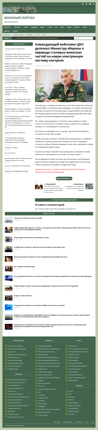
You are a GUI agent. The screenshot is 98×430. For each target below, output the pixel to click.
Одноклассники (18, 34)
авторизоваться (70, 209)
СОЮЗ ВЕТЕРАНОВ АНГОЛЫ (16, 382)
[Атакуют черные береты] (9, 298)
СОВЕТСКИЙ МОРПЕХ (44, 412)
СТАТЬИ (49, 27)
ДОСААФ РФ (11, 352)
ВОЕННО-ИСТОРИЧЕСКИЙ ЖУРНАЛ (48, 357)
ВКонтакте (7, 34)
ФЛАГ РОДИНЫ (72, 380)
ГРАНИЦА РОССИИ (73, 355)
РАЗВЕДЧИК (41, 406)
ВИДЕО (69, 27)
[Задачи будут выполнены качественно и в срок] (9, 239)
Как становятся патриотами (24, 266)
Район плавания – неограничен (15, 132)
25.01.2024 (17, 220)
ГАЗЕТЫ (25, 27)
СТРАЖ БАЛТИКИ (73, 372)
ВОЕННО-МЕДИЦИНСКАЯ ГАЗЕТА (77, 349)
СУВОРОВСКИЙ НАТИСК (75, 375)
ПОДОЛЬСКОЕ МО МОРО (15, 394)
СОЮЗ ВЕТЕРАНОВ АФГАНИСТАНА (18, 397)
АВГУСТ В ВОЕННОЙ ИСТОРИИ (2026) (17, 166)
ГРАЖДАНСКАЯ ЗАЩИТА (45, 372)
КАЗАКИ (40, 380)
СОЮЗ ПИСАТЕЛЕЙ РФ (14, 366)
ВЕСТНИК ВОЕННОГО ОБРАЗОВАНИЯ (49, 349)
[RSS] (94, 4)
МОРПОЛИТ (11, 391)
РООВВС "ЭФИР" (13, 414)
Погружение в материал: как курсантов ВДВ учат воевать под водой (39, 305)
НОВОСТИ (7, 27)
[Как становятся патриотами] (9, 269)
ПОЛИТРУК (41, 401)
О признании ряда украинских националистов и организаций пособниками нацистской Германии (16, 140)
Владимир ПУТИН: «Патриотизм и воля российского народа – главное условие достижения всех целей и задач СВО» (18, 101)
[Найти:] (83, 38)
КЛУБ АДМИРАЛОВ (13, 385)
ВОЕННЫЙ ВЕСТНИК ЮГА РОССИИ (78, 352)
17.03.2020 (17, 231)
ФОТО (62, 27)
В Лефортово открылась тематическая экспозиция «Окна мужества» (39, 247)
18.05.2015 (17, 259)
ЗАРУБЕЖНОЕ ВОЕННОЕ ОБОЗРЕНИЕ (49, 378)
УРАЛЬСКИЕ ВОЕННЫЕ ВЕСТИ (76, 378)
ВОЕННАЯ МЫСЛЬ (43, 355)
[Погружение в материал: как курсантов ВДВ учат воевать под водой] (9, 307)
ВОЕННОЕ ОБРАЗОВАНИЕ (15, 346)
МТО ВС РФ (41, 386)
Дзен (43, 34)
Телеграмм (29, 34)
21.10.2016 (17, 328)
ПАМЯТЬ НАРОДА (73, 411)
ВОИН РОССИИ (42, 369)
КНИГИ (42, 27)
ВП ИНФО (71, 400)
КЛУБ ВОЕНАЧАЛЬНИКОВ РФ (16, 380)
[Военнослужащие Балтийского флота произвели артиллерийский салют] (9, 259)
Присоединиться (65, 178)
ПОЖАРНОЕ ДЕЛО (43, 398)
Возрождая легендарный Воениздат (17, 171)
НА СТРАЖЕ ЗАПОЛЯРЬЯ (75, 363)
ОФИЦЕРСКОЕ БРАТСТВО (15, 417)
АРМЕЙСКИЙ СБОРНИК (45, 346)
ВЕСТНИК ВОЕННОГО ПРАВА (46, 352)
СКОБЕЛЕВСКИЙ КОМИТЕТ (15, 363)
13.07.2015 (17, 288)
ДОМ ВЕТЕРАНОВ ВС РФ (15, 388)
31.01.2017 (17, 278)
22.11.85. (70, 391)
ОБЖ (39, 392)
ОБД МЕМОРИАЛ (73, 408)
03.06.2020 (17, 239)
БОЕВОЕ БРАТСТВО (13, 408)
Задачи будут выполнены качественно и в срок (31, 237)
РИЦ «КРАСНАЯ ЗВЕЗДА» (15, 360)
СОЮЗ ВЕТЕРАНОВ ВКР (15, 400)
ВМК (69, 394)
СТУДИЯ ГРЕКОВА (13, 369)
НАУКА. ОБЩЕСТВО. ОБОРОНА (47, 389)
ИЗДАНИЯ (34, 27)
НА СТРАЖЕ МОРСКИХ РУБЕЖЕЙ (77, 366)
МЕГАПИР (11, 411)
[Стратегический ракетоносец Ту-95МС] (9, 220)
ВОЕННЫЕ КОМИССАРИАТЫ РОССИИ (48, 363)
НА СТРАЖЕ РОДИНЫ (74, 369)
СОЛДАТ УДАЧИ (42, 415)
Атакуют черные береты (23, 296)
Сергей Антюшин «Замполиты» (15, 49)
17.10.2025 (17, 268)
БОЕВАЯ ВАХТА (72, 346)
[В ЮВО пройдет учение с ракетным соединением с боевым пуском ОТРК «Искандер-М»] (9, 288)
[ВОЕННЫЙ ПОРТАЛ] (49, 13)
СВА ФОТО (71, 414)
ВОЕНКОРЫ (71, 397)
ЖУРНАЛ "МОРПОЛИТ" (45, 375)
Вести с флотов (10, 153)
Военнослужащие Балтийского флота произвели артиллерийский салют (40, 257)
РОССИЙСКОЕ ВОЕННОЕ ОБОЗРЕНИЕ (49, 409)
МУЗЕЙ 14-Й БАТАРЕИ (74, 405)
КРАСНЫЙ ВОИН (73, 360)
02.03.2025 (17, 307)
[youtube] (86, 4)
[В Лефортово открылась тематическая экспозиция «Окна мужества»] (9, 249)
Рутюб (37, 34)
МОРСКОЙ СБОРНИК (44, 383)
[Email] (90, 4)
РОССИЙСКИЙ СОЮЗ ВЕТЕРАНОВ (17, 405)
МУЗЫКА (76, 27)
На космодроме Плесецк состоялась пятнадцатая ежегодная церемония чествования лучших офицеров (52, 276)
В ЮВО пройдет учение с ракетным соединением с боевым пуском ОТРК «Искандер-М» (46, 286)
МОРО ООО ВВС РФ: (14, 403)
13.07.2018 (17, 249)
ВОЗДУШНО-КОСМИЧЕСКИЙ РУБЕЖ (48, 366)
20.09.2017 (17, 319)
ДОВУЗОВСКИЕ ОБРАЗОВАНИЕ (17, 349)
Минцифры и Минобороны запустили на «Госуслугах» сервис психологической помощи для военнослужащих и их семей (18, 56)
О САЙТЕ (15, 31)
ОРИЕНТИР (41, 395)
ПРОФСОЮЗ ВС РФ (13, 357)
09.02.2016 (40, 66)
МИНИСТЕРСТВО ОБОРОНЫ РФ (17, 355)
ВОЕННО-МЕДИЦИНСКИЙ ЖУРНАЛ (48, 360)
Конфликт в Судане (11, 148)
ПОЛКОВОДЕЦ (42, 403)
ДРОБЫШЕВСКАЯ (73, 403)
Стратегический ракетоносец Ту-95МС (28, 218)
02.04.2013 (17, 298)
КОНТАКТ (7, 31)
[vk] (82, 4)
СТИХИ (84, 27)
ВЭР (56, 27)
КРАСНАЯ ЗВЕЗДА (73, 357)
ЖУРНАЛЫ (17, 27)
